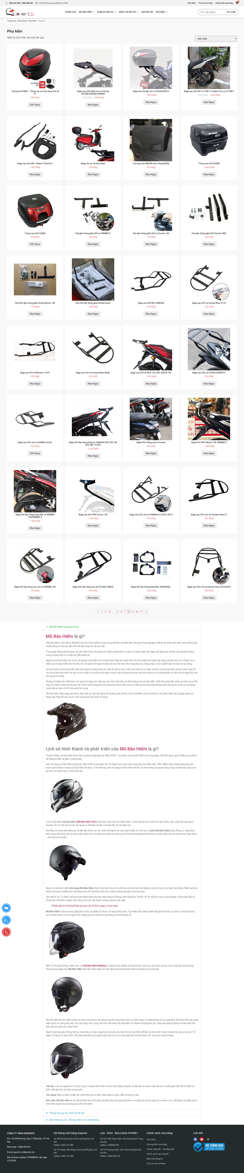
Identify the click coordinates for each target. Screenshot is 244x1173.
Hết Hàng (35, 104)
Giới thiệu (151, 1139)
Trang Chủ (70, 12)
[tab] (122, 627)
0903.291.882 (14, 3)
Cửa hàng (22, 21)
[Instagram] (208, 1139)
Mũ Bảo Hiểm (59, 636)
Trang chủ (11, 21)
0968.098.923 (27, 3)
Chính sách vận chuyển (158, 1154)
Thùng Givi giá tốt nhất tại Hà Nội (66, 1113)
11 (141, 611)
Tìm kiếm (231, 11)
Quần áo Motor (105, 12)
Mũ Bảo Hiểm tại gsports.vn (64, 627)
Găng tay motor (127, 12)
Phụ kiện (160, 12)
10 (137, 611)
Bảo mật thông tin (155, 1158)
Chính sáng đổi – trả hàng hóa (160, 1149)
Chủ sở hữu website (156, 1163)
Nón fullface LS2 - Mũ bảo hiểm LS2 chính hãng (74, 1120)
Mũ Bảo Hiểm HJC (86, 821)
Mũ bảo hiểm (85, 12)
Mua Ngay (93, 104)
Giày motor (147, 12)
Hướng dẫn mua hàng (157, 1144)
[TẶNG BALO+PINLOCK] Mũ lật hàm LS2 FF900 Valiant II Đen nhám (85, 906)
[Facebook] (195, 1139)
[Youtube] (202, 1139)
